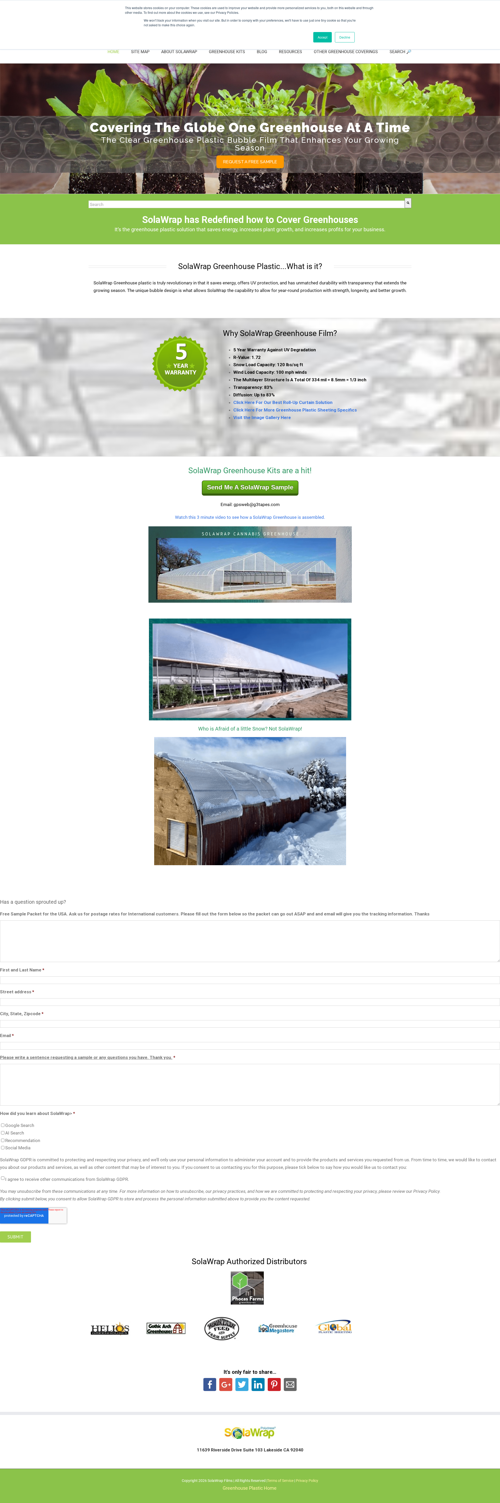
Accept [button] (322, 37)
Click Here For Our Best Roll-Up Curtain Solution (283, 402)
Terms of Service (280, 1481)
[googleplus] (225, 1384)
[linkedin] (274, 1384)
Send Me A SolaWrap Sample (250, 487)
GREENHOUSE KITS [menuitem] (227, 51)
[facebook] (209, 1384)
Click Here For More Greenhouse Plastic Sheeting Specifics (295, 410)
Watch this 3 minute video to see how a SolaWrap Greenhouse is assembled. (250, 517)
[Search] (408, 203)
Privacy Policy (307, 1481)
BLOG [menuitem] (262, 51)
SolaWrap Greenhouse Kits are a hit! (250, 470)
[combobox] (247, 204)
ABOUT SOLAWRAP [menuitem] (179, 51)
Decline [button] (344, 37)
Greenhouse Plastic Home (250, 1488)
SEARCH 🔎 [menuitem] (400, 51)
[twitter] (241, 1384)
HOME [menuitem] (113, 51)
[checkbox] (250, 1137)
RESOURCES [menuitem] (290, 51)
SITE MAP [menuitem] (140, 51)
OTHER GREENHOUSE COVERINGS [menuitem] (346, 51)
